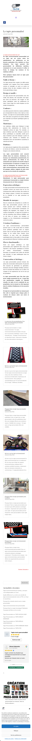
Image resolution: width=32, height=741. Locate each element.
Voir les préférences (16, 735)
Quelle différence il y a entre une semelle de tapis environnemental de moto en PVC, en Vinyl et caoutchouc (15, 596)
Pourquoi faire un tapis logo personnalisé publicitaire (15, 409)
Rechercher (25, 582)
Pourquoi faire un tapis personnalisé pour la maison (15, 497)
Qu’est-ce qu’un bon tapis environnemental (16, 366)
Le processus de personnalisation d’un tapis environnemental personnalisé (15, 321)
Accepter (16, 726)
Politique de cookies (9, 738)
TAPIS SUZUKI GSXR (21, 614)
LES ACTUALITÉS (8, 34)
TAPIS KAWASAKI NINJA (21, 625)
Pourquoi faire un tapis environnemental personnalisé (15, 541)
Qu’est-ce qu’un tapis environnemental (15, 453)
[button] (29, 709)
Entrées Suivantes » (23, 569)
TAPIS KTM (18, 628)
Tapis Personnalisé (8, 614)
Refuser (16, 730)
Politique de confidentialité (20, 738)
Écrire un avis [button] (16, 640)
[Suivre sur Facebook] (4, 22)
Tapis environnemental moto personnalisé (14, 605)
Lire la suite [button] (8, 660)
